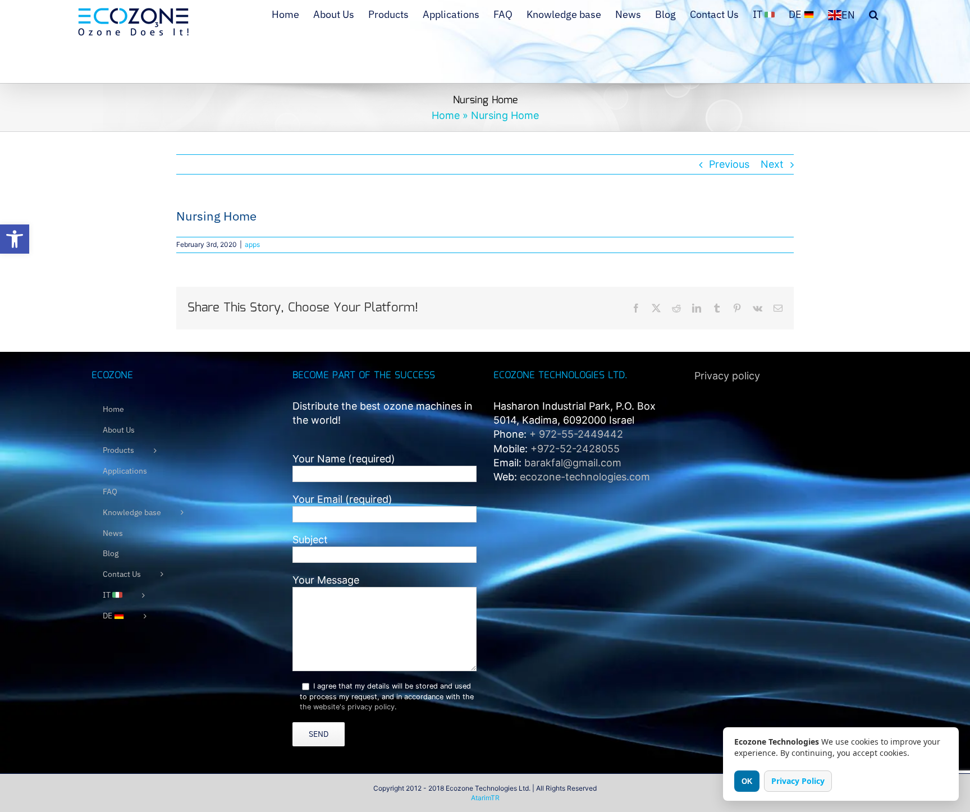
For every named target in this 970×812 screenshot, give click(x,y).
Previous (729, 164)
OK (747, 781)
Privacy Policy (798, 781)
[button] (14, 239)
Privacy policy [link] (727, 376)
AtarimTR (485, 797)
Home (446, 115)
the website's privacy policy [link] (347, 707)
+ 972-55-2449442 (576, 434)
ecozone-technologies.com (585, 477)
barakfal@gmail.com (572, 463)
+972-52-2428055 (575, 449)
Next (772, 164)
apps (252, 244)
